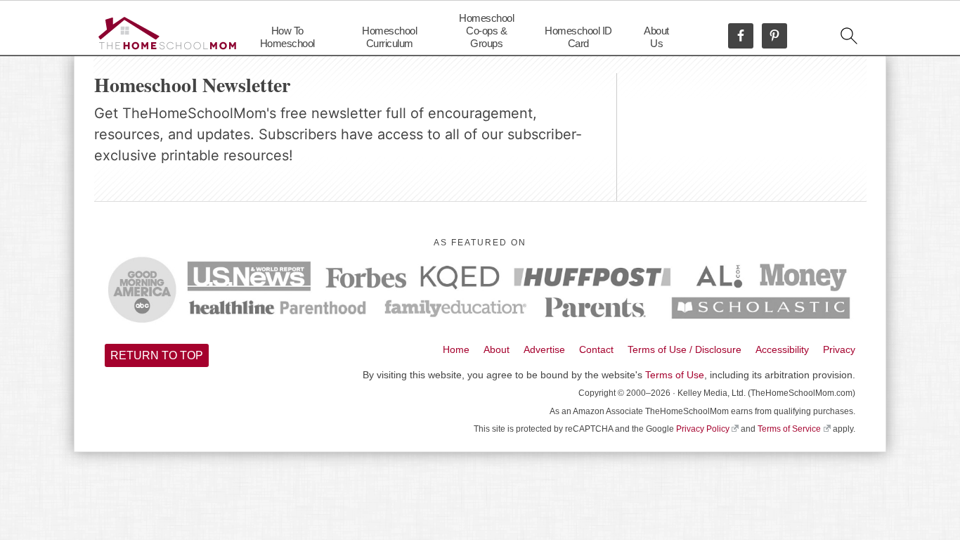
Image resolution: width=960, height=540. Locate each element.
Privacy (839, 349)
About (497, 349)
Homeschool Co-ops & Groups (486, 30)
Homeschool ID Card (578, 37)
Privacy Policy (702, 429)
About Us (656, 37)
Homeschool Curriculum (389, 37)
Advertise (544, 349)
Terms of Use (674, 374)
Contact (596, 349)
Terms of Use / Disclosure (684, 349)
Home (456, 349)
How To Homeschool (287, 37)
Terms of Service (789, 429)
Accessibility (782, 349)
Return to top (156, 355)
